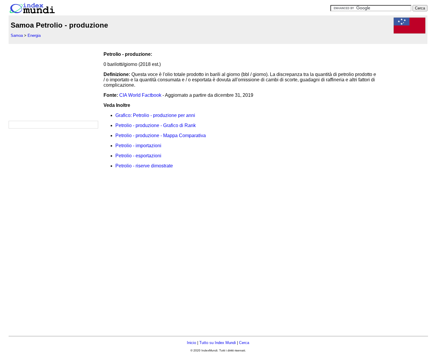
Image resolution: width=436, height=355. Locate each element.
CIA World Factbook (140, 95)
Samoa (17, 35)
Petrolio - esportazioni (138, 155)
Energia (34, 35)
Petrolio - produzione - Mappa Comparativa (160, 135)
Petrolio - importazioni (138, 145)
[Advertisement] (53, 81)
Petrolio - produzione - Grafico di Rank (155, 125)
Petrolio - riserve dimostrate (144, 165)
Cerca (244, 342)
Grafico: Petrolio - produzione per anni (155, 115)
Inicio (191, 342)
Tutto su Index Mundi (217, 342)
